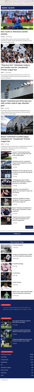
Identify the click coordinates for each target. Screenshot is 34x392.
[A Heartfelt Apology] (6, 267)
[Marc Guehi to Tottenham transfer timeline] (17, 20)
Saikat (2, 72)
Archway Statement (17, 245)
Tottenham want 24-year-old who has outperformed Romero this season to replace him (21, 218)
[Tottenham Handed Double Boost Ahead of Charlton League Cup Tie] (6, 333)
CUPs (2, 375)
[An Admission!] (6, 276)
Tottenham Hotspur (6, 354)
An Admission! (16, 273)
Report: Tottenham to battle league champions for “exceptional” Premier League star (15, 139)
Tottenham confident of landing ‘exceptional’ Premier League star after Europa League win (21, 200)
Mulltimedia (4, 362)
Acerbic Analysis (16, 282)
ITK (2, 365)
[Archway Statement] (6, 248)
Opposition (4, 372)
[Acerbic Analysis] (6, 285)
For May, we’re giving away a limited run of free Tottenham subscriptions (22, 255)
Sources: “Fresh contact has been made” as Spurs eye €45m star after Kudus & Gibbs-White (21, 153)
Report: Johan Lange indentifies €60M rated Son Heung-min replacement (22, 292)
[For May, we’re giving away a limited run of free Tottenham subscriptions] (6, 258)
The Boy (3, 36)
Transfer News (4, 359)
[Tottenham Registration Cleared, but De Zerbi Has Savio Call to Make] (6, 343)
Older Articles (29, 227)
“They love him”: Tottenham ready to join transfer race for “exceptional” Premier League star (15, 67)
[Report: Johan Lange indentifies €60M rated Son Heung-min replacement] (6, 295)
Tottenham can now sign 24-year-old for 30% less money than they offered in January (22, 172)
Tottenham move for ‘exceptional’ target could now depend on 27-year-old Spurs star (22, 163)
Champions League (6, 367)
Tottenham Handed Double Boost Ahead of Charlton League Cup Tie (21, 330)
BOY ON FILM (4, 370)
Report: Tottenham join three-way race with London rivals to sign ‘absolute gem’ (16, 103)
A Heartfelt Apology (17, 263)
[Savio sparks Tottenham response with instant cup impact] (6, 324)
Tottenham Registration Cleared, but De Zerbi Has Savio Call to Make (22, 340)
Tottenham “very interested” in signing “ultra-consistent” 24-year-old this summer (22, 190)
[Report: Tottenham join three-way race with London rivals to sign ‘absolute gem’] (17, 89)
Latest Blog (4, 357)
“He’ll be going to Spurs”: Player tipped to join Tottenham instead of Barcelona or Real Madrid (21, 181)
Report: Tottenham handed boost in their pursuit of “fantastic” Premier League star (22, 209)
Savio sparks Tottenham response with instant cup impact (21, 321)
